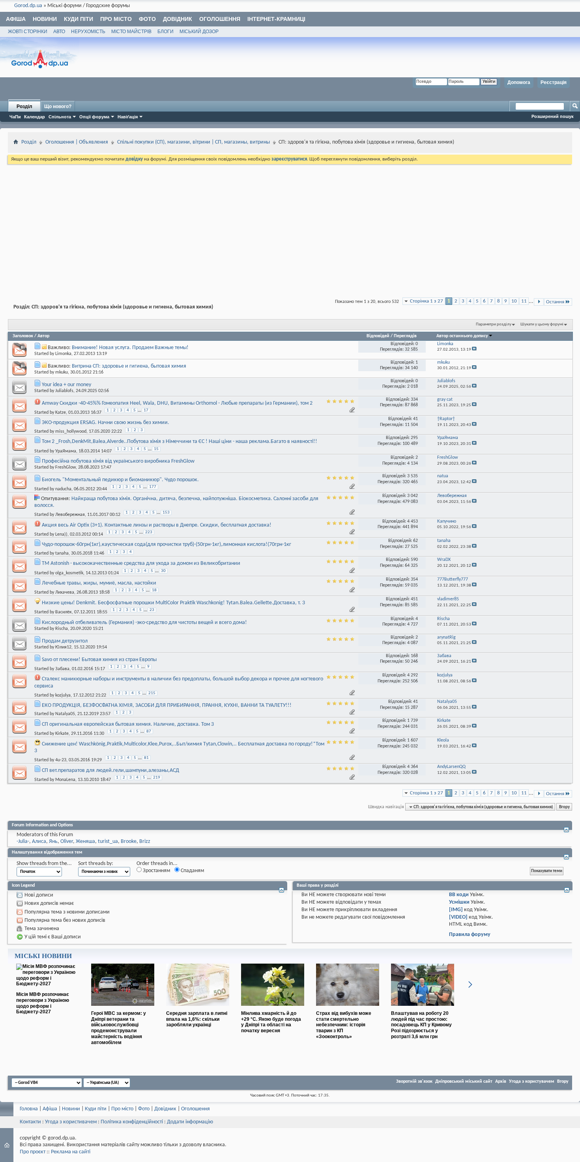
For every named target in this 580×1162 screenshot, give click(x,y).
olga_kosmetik (69, 572)
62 (415, 540)
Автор (43, 336)
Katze (60, 412)
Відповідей (378, 336)
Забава (62, 669)
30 (163, 571)
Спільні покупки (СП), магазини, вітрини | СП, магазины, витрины (193, 142)
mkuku (61, 372)
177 (152, 487)
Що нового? (57, 106)
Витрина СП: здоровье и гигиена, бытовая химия (129, 366)
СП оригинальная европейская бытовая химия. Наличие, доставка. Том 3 (128, 724)
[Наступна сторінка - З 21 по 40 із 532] (539, 302)
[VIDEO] (458, 917)
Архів (500, 1081)
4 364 (412, 766)
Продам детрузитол (65, 641)
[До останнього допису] (474, 349)
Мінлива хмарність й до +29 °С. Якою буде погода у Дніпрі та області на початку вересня (271, 1022)
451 (414, 599)
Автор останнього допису (462, 336)
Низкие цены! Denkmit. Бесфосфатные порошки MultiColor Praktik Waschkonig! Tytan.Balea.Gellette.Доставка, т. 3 (173, 603)
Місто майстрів (131, 31)
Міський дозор (199, 31)
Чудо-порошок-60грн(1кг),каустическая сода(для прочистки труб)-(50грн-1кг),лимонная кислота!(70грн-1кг (166, 544)
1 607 (412, 740)
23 (152, 610)
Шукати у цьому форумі (541, 324)
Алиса (39, 841)
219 (156, 777)
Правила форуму (469, 935)
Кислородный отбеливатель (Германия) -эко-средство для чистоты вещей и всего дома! (144, 623)
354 (414, 579)
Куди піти (78, 19)
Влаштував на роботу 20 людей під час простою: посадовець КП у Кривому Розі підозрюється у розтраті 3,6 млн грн (421, 1025)
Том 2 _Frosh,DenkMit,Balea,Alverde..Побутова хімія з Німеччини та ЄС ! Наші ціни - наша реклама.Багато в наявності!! (179, 442)
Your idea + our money (66, 385)
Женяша (85, 841)
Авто (59, 31)
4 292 (412, 675)
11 (524, 301)
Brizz (144, 841)
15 (156, 449)
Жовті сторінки (27, 31)
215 (151, 693)
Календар (34, 116)
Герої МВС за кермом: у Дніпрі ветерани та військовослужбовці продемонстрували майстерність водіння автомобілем (118, 1028)
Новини (45, 19)
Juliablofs (64, 391)
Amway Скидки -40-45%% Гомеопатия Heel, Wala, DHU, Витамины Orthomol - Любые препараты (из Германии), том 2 (177, 403)
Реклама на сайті (70, 1152)
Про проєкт (32, 1152)
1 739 (412, 720)
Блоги (165, 31)
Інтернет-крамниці (276, 19)
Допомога (518, 82)
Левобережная (70, 514)
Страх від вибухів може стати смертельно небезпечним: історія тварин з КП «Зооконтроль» (343, 1025)
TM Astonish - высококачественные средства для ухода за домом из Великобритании (141, 563)
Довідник (177, 19)
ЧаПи (15, 116)
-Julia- (23, 841)
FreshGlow (65, 467)
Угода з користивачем (71, 1122)
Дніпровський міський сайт (463, 1081)
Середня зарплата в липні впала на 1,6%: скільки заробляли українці (196, 1019)
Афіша (16, 19)
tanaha (62, 553)
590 (414, 559)
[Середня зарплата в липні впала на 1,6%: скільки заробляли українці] (197, 1009)
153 (166, 512)
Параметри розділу (493, 324)
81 (146, 758)
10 (514, 301)
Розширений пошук (552, 116)
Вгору (564, 807)
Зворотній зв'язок (414, 1081)
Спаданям (192, 871)
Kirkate (62, 733)
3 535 (412, 476)
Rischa (61, 628)
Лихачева (64, 592)
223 (148, 532)
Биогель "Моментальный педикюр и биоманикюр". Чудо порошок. (120, 480)
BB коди (459, 895)
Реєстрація (554, 82)
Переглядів (405, 336)
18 (154, 590)
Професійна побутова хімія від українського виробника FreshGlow (118, 461)
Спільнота (60, 116)
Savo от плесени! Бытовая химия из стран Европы (99, 660)
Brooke (129, 841)
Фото (147, 19)
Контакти (30, 1122)
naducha (63, 489)
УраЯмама (65, 450)
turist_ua (108, 841)
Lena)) (61, 534)
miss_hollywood (70, 431)
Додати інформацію (190, 1122)
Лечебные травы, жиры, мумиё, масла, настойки (99, 583)
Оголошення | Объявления (76, 142)
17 (146, 410)
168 (414, 656)
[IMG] (456, 910)
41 (415, 419)
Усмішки (459, 902)
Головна (29, 1109)
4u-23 (60, 760)
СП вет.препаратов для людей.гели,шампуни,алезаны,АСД (110, 770)
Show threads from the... (44, 864)
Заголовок (23, 336)
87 (148, 731)
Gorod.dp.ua (28, 6)
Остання (555, 302)
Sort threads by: (95, 864)
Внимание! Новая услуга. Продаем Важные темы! (130, 348)
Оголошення (219, 19)
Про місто (116, 19)
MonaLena (65, 779)
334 (414, 399)
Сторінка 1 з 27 (426, 301)
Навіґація (128, 116)
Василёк (63, 612)
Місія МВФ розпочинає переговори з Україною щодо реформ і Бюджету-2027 (42, 1003)
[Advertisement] (290, 225)
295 (414, 437)
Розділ (24, 106)
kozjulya (63, 695)
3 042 (412, 495)
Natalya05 (65, 714)
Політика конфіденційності (132, 1122)
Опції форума (94, 116)
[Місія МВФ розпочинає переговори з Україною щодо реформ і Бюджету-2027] (47, 983)
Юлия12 (63, 647)
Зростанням (156, 871)
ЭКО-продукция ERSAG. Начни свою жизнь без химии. (105, 423)
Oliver (66, 841)
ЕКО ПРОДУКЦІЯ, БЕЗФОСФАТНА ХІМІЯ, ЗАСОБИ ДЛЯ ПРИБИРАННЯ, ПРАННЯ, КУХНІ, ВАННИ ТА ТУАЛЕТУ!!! (167, 705)
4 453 (412, 521)
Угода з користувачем (531, 1081)
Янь (53, 841)
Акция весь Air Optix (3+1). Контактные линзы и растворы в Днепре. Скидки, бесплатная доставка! (156, 525)
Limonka (63, 353)
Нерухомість (88, 31)
